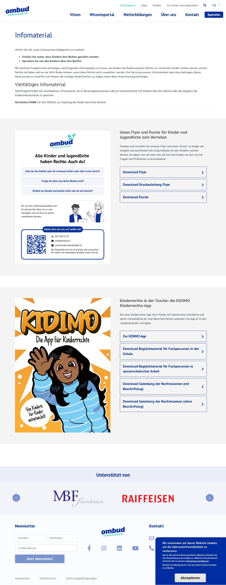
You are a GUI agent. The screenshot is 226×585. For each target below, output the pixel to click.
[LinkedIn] (119, 548)
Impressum (22, 578)
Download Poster (136, 197)
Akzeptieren (190, 578)
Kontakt (192, 14)
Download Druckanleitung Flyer (146, 184)
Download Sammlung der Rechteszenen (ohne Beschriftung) (157, 404)
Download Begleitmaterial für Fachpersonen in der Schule (161, 351)
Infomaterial (128, 5)
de (214, 5)
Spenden (213, 14)
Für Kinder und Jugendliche (182, 5)
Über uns (168, 14)
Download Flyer (134, 172)
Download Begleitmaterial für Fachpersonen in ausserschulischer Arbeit (158, 369)
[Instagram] (103, 548)
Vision (75, 14)
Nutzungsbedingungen (81, 578)
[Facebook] (89, 548)
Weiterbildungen (137, 14)
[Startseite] (18, 11)
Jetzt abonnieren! (39, 558)
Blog (144, 5)
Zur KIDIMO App (134, 336)
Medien (157, 5)
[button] (16, 498)
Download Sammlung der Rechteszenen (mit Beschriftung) (156, 386)
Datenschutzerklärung (197, 561)
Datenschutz (47, 578)
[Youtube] (135, 548)
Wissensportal (102, 14)
